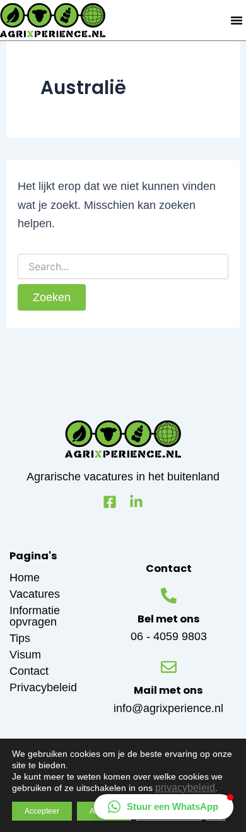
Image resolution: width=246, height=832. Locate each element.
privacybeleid (185, 787)
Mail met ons (168, 690)
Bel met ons (169, 619)
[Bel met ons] (169, 595)
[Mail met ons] (169, 667)
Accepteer (42, 811)
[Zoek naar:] (123, 266)
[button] (236, 20)
